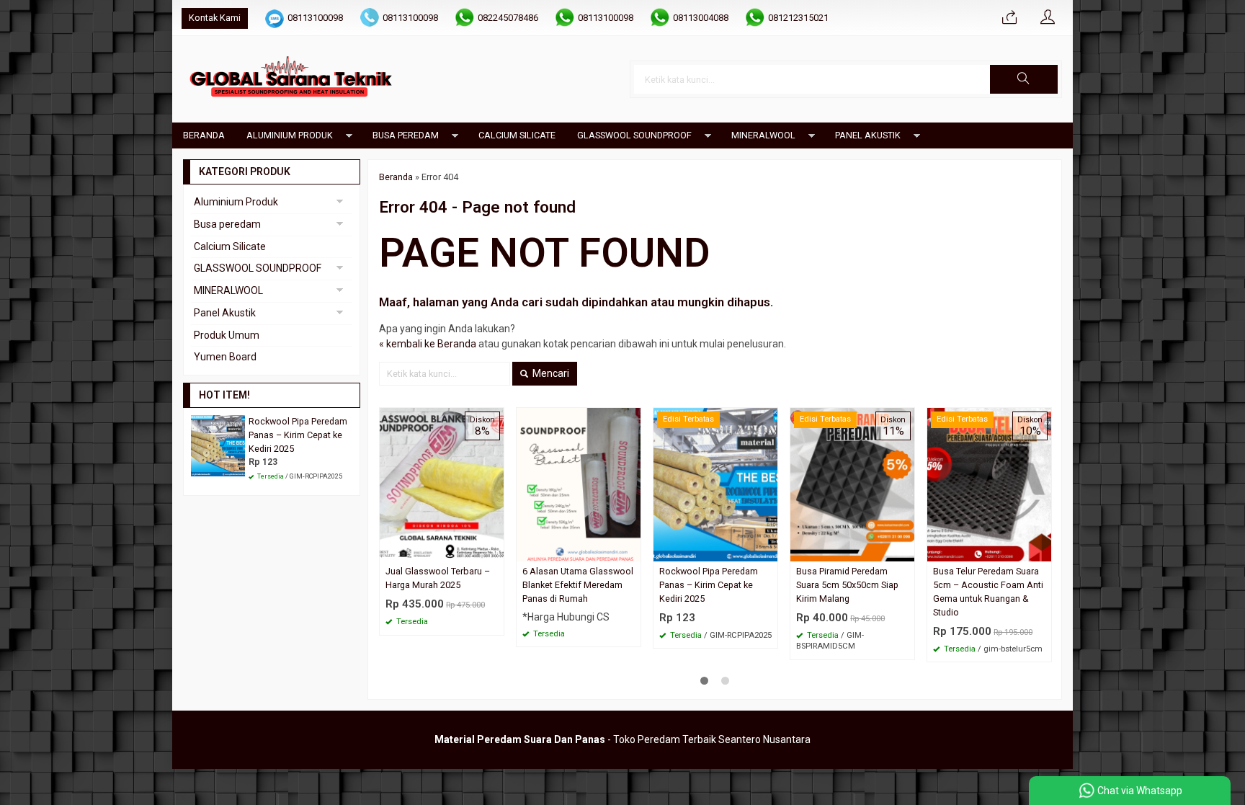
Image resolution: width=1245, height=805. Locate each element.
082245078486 (508, 17)
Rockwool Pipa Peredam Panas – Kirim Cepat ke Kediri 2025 (708, 585)
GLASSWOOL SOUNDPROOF (634, 135)
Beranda (204, 135)
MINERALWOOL (763, 135)
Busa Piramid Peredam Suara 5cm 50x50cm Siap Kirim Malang (847, 585)
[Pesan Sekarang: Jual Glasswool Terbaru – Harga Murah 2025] (495, 550)
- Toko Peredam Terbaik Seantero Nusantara (622, 739)
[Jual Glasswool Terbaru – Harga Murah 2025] (442, 483)
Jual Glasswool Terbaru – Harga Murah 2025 (437, 578)
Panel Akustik (868, 135)
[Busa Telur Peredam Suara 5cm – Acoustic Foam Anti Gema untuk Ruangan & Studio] (989, 483)
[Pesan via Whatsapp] (1009, 18)
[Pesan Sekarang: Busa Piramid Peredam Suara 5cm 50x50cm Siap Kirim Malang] (905, 550)
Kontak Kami (215, 17)
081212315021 (798, 17)
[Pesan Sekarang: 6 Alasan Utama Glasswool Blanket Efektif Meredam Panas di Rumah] (632, 550)
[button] (1024, 79)
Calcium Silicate (516, 135)
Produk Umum (226, 335)
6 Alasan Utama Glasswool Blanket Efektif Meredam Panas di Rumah (577, 585)
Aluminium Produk (289, 135)
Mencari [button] (549, 373)
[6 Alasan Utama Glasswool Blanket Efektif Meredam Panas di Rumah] (579, 483)
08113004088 (700, 17)
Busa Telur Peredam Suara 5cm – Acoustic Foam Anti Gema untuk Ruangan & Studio (988, 592)
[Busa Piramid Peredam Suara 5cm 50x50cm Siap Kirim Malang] (852, 483)
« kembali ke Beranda (427, 344)
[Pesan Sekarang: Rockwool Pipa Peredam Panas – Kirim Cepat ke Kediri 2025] (769, 550)
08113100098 (315, 17)
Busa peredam (405, 135)
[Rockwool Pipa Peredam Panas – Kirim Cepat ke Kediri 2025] (715, 483)
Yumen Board (225, 357)
